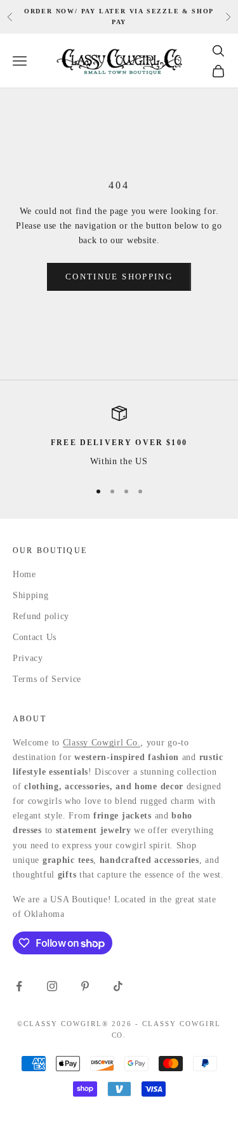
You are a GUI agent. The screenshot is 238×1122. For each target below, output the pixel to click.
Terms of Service (47, 679)
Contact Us (34, 637)
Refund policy (41, 616)
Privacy (28, 658)
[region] (119, 437)
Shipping (31, 595)
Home (24, 574)
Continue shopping (119, 276)
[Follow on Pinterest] (85, 986)
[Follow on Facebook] (19, 986)
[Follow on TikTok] (118, 986)
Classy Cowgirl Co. (102, 742)
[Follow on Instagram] (52, 986)
